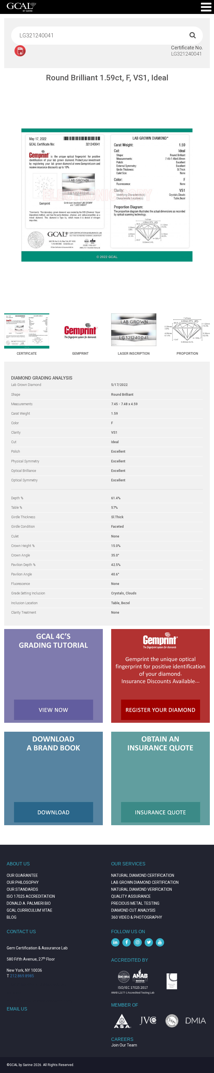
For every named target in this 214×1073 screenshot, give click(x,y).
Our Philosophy (23, 882)
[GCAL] (21, 7)
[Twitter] (149, 942)
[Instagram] (137, 942)
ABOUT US (18, 863)
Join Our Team (124, 1045)
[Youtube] (160, 942)
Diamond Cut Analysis (133, 910)
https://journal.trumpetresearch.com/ (40, 1001)
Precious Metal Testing (135, 903)
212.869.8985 (22, 976)
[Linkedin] (115, 942)
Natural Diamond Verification (141, 889)
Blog (11, 917)
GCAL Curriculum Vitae (29, 910)
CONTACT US (21, 931)
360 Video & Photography (136, 917)
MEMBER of (124, 1005)
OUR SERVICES (128, 863)
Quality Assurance (131, 896)
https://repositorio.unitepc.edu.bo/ (37, 984)
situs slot (14, 992)
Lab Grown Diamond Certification (145, 882)
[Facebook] (126, 942)
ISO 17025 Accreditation (31, 896)
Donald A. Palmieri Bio (29, 903)
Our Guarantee (22, 875)
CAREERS (122, 1039)
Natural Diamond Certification (142, 875)
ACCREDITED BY (129, 960)
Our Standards (22, 889)
